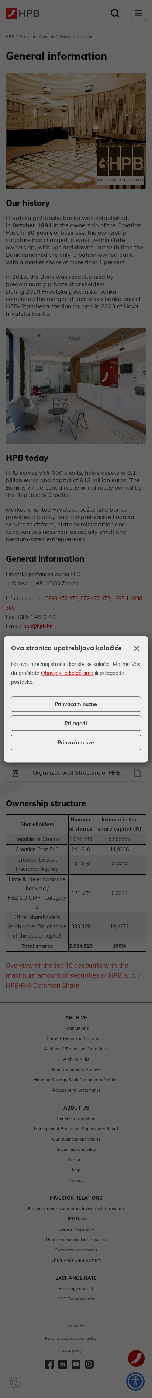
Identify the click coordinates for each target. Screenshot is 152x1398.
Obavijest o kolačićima (67, 672)
